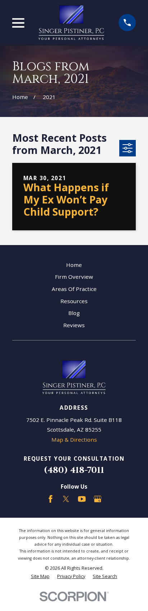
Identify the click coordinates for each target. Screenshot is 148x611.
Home (74, 264)
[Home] (71, 22)
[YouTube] (81, 499)
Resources (74, 301)
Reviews (74, 325)
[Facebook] (50, 499)
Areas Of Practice (74, 288)
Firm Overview (74, 276)
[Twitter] (66, 499)
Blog (74, 312)
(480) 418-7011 (74, 470)
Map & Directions (74, 439)
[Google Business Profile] (97, 499)
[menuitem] (40, 576)
